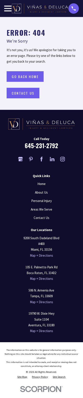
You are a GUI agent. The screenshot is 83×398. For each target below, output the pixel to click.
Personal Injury (41, 201)
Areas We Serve (41, 209)
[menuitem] (22, 376)
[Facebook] (41, 159)
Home (41, 184)
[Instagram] (62, 159)
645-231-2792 (41, 145)
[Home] (40, 8)
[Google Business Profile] (20, 159)
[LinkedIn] (52, 159)
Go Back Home (25, 76)
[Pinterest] (31, 159)
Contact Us (23, 93)
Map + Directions (41, 255)
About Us (41, 192)
